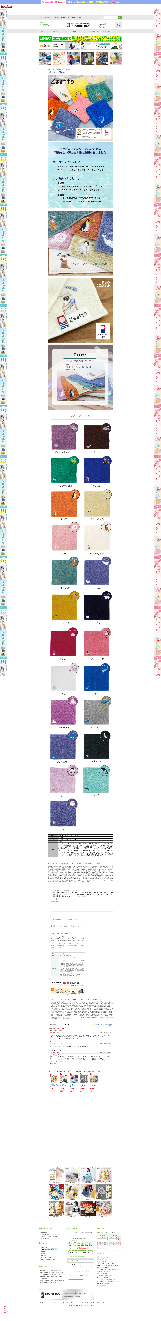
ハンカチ (68, 69)
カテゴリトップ (51, 69)
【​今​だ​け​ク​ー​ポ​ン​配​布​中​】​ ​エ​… (63, 1085)
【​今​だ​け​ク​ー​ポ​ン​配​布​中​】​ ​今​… (73, 1085)
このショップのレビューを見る (104, 1026)
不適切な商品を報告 (75, 926)
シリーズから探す (61, 72)
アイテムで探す (60, 69)
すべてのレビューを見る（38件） (104, 1024)
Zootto (68, 72)
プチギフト (59, 71)
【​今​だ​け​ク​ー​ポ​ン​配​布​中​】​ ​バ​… (93, 1085)
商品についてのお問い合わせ (60, 926)
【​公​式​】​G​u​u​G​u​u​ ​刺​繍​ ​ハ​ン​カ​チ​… (54, 1085)
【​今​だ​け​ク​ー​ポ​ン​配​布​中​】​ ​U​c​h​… (83, 1085)
